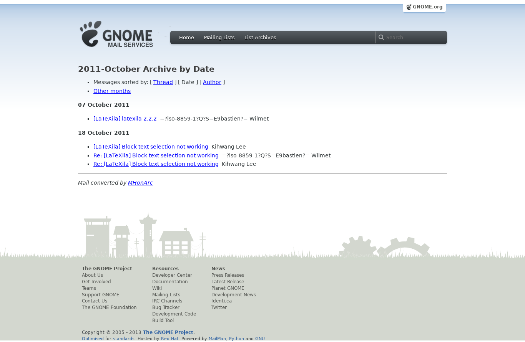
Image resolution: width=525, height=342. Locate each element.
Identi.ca (221, 301)
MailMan (217, 338)
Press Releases (227, 275)
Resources (165, 268)
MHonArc (140, 183)
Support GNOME (101, 294)
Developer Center (172, 275)
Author (212, 82)
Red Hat (169, 338)
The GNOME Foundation (109, 307)
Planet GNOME (227, 288)
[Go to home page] (128, 49)
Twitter (219, 307)
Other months (112, 91)
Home (186, 37)
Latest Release (227, 281)
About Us (92, 275)
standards (124, 338)
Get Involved (96, 281)
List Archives (260, 37)
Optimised (93, 338)
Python (236, 338)
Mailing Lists (219, 37)
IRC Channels (167, 301)
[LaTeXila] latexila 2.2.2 (125, 119)
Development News (233, 294)
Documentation (170, 281)
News (218, 268)
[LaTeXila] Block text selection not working (150, 147)
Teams (89, 288)
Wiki (157, 288)
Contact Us (94, 301)
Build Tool (163, 320)
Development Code (174, 314)
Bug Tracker (165, 307)
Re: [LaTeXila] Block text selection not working (156, 155)
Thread (163, 82)
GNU (260, 338)
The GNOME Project (107, 268)
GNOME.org (428, 7)
